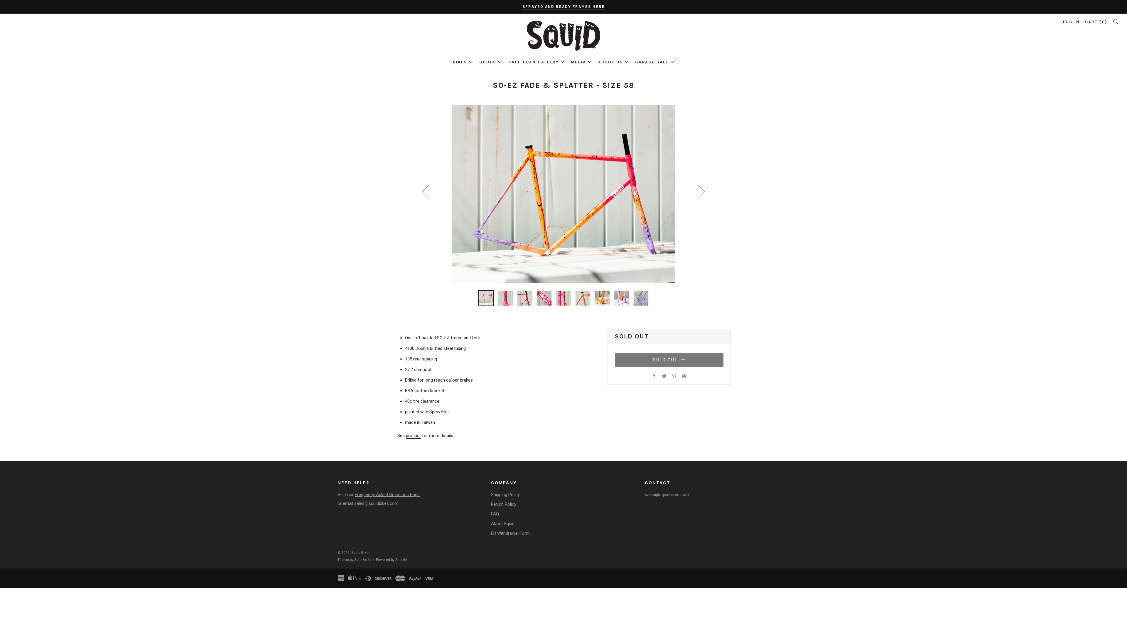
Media (578, 62)
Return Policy (503, 504)
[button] (486, 298)
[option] (563, 194)
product (413, 435)
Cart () (1096, 21)
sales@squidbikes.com (376, 503)
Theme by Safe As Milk (356, 560)
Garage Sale (652, 62)
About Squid (502, 523)
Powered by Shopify (391, 560)
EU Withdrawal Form (510, 533)
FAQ (495, 514)
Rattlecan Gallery (533, 62)
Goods (487, 62)
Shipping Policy (505, 494)
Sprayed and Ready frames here (563, 6)
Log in (1071, 21)
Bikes (460, 62)
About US (610, 62)
